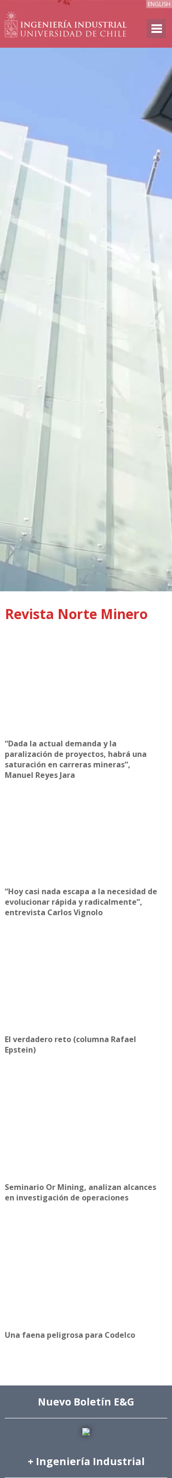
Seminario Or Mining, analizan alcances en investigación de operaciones (80, 1192)
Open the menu (156, 28)
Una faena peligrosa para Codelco (70, 1335)
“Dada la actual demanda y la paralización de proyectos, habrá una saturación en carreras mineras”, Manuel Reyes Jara (76, 759)
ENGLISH (159, 4)
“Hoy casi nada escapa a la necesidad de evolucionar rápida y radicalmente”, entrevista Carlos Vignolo (81, 902)
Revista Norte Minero (76, 614)
